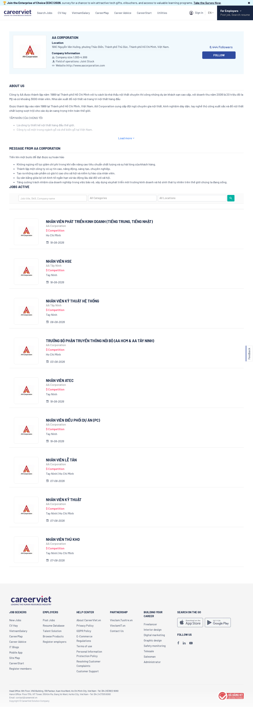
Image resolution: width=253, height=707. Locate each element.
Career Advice (122, 12)
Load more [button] (125, 138)
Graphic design (153, 640)
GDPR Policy (83, 631)
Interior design (153, 629)
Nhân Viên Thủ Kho (63, 539)
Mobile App (15, 652)
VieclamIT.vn (117, 625)
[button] (249, 2)
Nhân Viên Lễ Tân (61, 460)
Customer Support (87, 671)
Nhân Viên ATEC (60, 380)
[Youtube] (191, 643)
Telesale (149, 651)
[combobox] (53, 198)
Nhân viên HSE (59, 261)
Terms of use (84, 646)
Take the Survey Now (207, 2)
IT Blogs (14, 647)
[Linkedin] (184, 643)
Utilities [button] (162, 12)
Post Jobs (49, 620)
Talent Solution (52, 631)
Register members (20, 668)
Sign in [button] (199, 12)
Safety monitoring (155, 645)
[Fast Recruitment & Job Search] (17, 12)
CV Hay (62, 12)
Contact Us (117, 631)
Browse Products (53, 636)
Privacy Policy (85, 625)
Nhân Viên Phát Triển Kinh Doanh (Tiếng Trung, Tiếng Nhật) (99, 221)
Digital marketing (154, 635)
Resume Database (53, 625)
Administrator (152, 662)
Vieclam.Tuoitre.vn (121, 620)
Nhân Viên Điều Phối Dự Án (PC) (73, 420)
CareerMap (102, 12)
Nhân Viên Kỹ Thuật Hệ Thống (72, 301)
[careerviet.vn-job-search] (190, 622)
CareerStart (144, 12)
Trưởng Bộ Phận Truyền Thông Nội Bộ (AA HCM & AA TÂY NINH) (100, 340)
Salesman (150, 656)
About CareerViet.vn (88, 620)
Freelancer (150, 624)
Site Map (14, 657)
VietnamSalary (81, 12)
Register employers (54, 641)
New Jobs (15, 620)
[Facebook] (178, 643)
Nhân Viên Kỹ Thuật (63, 499)
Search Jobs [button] (44, 12)
